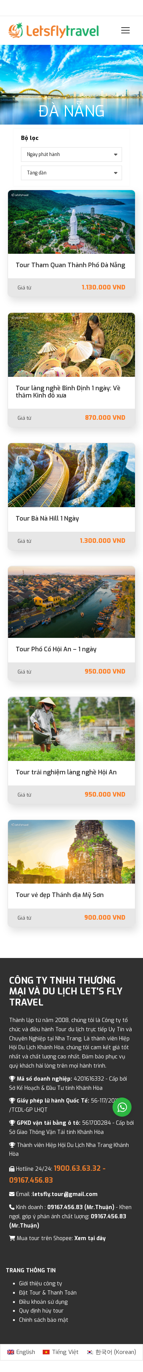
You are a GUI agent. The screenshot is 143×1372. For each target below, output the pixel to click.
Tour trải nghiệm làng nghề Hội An (66, 772)
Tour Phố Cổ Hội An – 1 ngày (56, 649)
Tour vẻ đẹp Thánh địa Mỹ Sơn (60, 895)
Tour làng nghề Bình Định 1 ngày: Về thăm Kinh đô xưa (68, 391)
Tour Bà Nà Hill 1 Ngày (47, 518)
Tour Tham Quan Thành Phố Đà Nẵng (70, 265)
